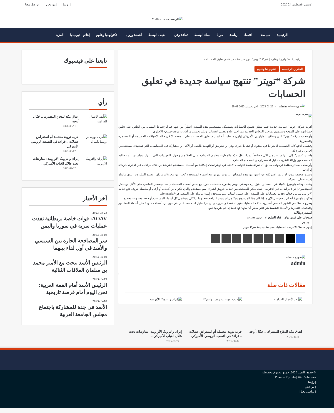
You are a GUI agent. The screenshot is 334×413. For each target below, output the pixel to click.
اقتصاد (248, 35)
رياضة (233, 35)
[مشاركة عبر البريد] (226, 238)
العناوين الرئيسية (292, 69)
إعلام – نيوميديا (80, 35)
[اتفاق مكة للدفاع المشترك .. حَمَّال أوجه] (275, 312)
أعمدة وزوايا (134, 35)
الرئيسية (282, 35)
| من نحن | (51, 4)
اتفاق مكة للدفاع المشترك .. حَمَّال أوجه (275, 331)
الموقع (290, 131)
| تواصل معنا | (32, 4)
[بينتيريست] (258, 238)
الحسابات (280, 227)
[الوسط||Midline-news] (167, 18)
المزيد (60, 35)
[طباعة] (215, 238)
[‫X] (290, 238)
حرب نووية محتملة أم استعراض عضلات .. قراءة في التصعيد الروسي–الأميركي (54, 141)
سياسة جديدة (265, 227)
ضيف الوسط (156, 35)
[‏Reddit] (247, 238)
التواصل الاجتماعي (233, 165)
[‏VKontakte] (236, 238)
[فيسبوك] (300, 238)
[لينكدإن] (279, 238)
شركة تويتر (250, 227)
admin (283, 106)
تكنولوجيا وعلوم (106, 35)
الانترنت (292, 227)
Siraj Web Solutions (304, 377)
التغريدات (165, 155)
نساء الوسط (202, 35)
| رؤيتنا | (66, 4)
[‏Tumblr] (268, 238)
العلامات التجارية (301, 208)
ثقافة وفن (181, 35)
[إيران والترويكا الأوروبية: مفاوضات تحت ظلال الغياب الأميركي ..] (155, 312)
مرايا (220, 35)
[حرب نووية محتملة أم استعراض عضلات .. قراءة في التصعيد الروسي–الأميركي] (215, 312)
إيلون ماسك (234, 136)
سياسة (265, 35)
